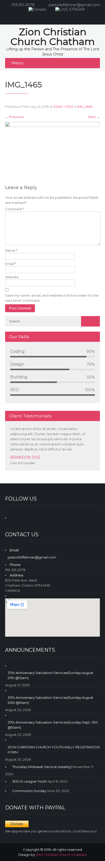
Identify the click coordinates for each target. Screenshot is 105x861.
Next (94, 117)
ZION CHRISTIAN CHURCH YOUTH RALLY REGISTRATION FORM (54, 749)
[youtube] (57, 17)
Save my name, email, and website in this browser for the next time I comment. (52, 297)
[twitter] (67, 17)
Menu (17, 63)
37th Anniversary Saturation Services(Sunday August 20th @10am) (50, 700)
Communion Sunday (29, 791)
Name (11, 250)
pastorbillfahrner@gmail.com (74, 5)
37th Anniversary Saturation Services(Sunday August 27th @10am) (50, 675)
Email (10, 264)
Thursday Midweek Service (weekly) (42, 767)
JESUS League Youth (29, 781)
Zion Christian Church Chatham (61, 855)
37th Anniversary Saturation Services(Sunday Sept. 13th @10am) (53, 724)
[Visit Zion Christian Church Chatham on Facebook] (13, 517)
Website (12, 277)
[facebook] (46, 17)
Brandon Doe (25, 457)
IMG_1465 (84, 106)
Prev (89, 469)
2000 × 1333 (63, 106)
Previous (14, 117)
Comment (14, 209)
